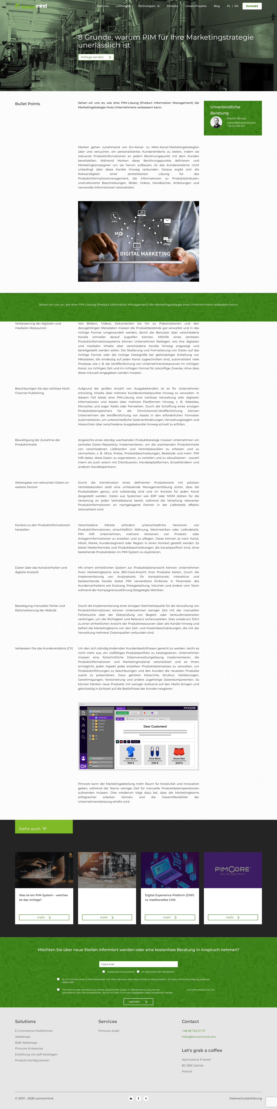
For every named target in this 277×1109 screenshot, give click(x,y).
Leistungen (123, 6)
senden (135, 1001)
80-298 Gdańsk (193, 1065)
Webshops (22, 1037)
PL (229, 6)
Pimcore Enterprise (29, 1048)
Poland (187, 1071)
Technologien (146, 6)
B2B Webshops (26, 1042)
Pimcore (172, 6)
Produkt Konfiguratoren (32, 1060)
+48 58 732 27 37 (193, 1031)
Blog (217, 6)
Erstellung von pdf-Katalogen (36, 1054)
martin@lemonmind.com (241, 122)
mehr (41, 917)
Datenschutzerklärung (173, 989)
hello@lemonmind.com (199, 1037)
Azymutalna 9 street (196, 1059)
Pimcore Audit (108, 1031)
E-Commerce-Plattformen (34, 1031)
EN (236, 6)
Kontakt (252, 6)
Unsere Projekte (196, 6)
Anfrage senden (93, 57)
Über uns (103, 6)
